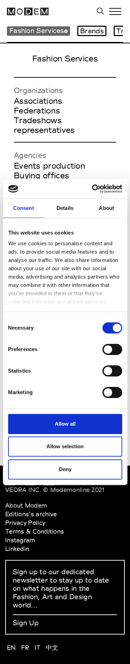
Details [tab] (65, 208)
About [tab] (106, 208)
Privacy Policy (25, 522)
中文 (52, 647)
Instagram (20, 540)
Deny (65, 469)
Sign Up (25, 623)
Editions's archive (31, 514)
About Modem (26, 505)
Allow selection (65, 446)
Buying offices (41, 175)
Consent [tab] (23, 208)
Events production (49, 166)
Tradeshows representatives (44, 125)
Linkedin (17, 548)
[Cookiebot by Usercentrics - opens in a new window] (92, 188)
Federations (37, 111)
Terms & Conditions (34, 531)
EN (11, 647)
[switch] (112, 349)
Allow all (65, 424)
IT (38, 647)
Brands (92, 31)
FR (25, 647)
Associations (38, 101)
